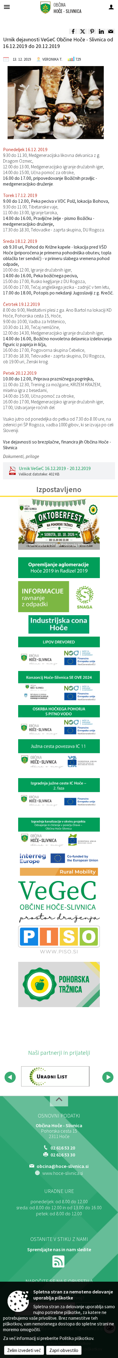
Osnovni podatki (59, 1115)
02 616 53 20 (63, 1148)
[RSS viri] (59, 1261)
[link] (73, 31)
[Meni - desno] (111, 7)
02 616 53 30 (63, 1155)
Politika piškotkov (76, 1338)
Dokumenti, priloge (21, 456)
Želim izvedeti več (24, 1350)
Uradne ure (59, 1191)
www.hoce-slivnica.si (62, 1173)
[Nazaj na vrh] (59, 1101)
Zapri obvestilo (63, 1350)
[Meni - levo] (7, 7)
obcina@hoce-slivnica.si (63, 1166)
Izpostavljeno (58, 489)
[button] (10, 1077)
